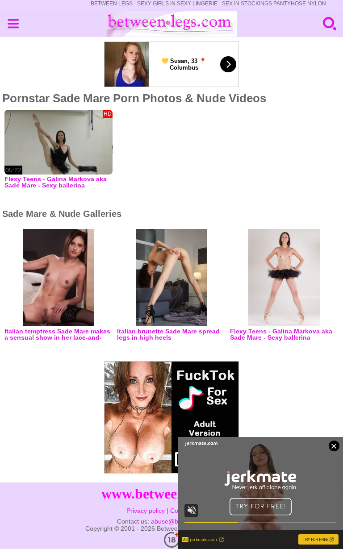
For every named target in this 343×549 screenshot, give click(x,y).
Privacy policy (145, 510)
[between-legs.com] (172, 24)
